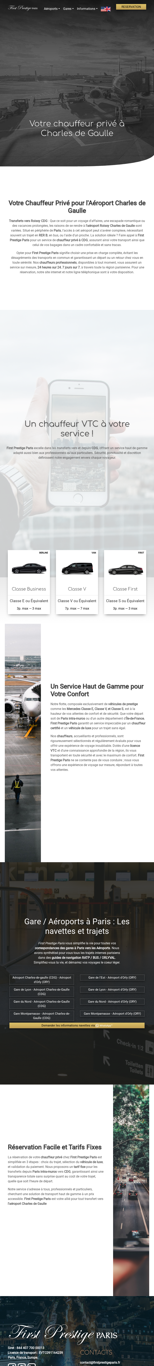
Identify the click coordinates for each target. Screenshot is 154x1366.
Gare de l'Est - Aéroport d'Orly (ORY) (112, 977)
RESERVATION (131, 7)
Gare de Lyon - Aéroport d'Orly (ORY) (112, 989)
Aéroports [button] (51, 9)
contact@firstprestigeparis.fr (100, 1362)
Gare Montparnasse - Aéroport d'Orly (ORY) (112, 1013)
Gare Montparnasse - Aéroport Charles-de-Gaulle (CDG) (42, 1016)
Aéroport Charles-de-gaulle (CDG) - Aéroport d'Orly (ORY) (41, 980)
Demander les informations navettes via (77, 1025)
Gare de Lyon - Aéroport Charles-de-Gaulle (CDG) (42, 992)
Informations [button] (86, 9)
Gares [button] (67, 9)
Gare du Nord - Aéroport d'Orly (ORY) (112, 1001)
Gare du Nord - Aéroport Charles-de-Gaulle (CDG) (42, 1004)
